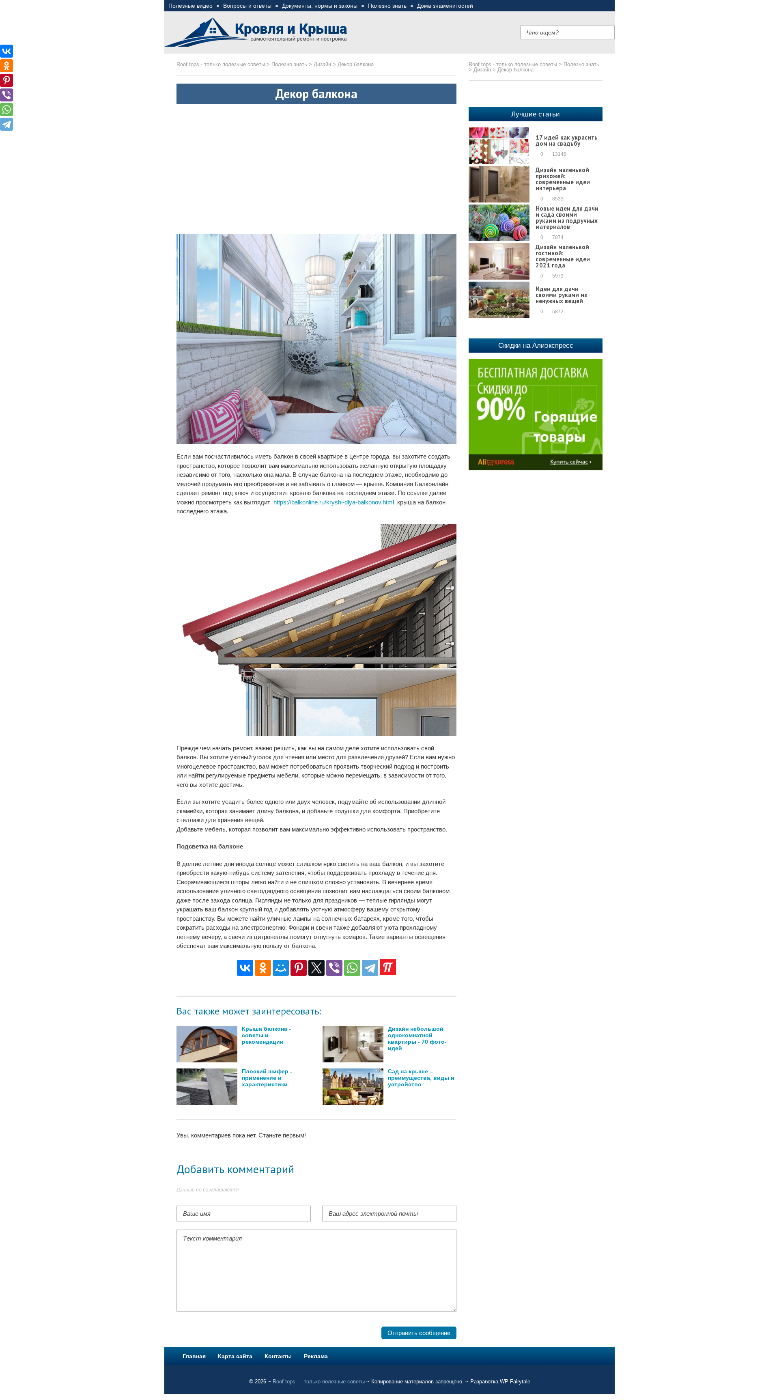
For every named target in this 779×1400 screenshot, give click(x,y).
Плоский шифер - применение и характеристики (267, 1078)
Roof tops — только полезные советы (319, 1381)
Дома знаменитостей (445, 5)
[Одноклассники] (263, 968)
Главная (194, 1356)
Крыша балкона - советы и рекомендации (266, 1035)
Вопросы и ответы (247, 5)
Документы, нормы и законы (319, 5)
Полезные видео (190, 5)
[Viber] (334, 968)
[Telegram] (370, 968)
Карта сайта (235, 1356)
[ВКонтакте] (245, 968)
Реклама (316, 1356)
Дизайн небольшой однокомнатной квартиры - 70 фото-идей (417, 1039)
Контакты (278, 1356)
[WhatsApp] (352, 968)
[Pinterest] (299, 968)
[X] (316, 968)
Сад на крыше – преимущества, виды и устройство (421, 1078)
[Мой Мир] (281, 968)
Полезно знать (387, 5)
